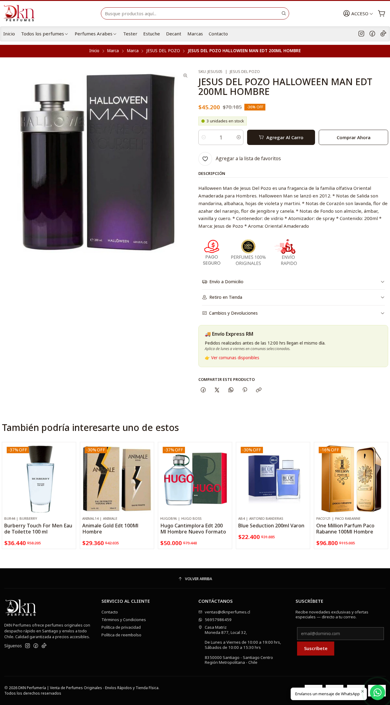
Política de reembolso (121, 635)
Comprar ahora (353, 137)
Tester (130, 34)
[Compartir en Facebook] (203, 390)
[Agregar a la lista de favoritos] (69, 471)
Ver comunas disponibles (235, 357)
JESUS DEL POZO (163, 51)
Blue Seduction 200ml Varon (271, 525)
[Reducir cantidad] (203, 137)
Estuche (151, 34)
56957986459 (218, 619)
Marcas (195, 34)
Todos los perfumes (42, 34)
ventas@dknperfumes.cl (227, 612)
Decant (173, 34)
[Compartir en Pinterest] (245, 390)
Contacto (218, 34)
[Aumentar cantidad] (238, 137)
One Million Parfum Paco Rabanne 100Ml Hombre (345, 528)
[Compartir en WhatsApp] (231, 390)
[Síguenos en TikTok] (383, 34)
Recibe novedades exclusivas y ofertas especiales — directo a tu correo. (332, 614)
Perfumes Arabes (93, 34)
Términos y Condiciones (123, 619)
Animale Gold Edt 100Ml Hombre (110, 528)
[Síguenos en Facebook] (372, 34)
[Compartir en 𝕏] (217, 390)
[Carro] (382, 13)
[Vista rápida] (69, 485)
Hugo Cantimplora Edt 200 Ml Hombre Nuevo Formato (193, 528)
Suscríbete (316, 648)
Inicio (9, 34)
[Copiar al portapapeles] (259, 390)
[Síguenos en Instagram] (361, 34)
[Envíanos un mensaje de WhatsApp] (377, 692)
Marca (113, 51)
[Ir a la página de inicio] (21, 13)
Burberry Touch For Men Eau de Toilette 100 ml (38, 528)
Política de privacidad (121, 627)
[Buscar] (284, 13)
